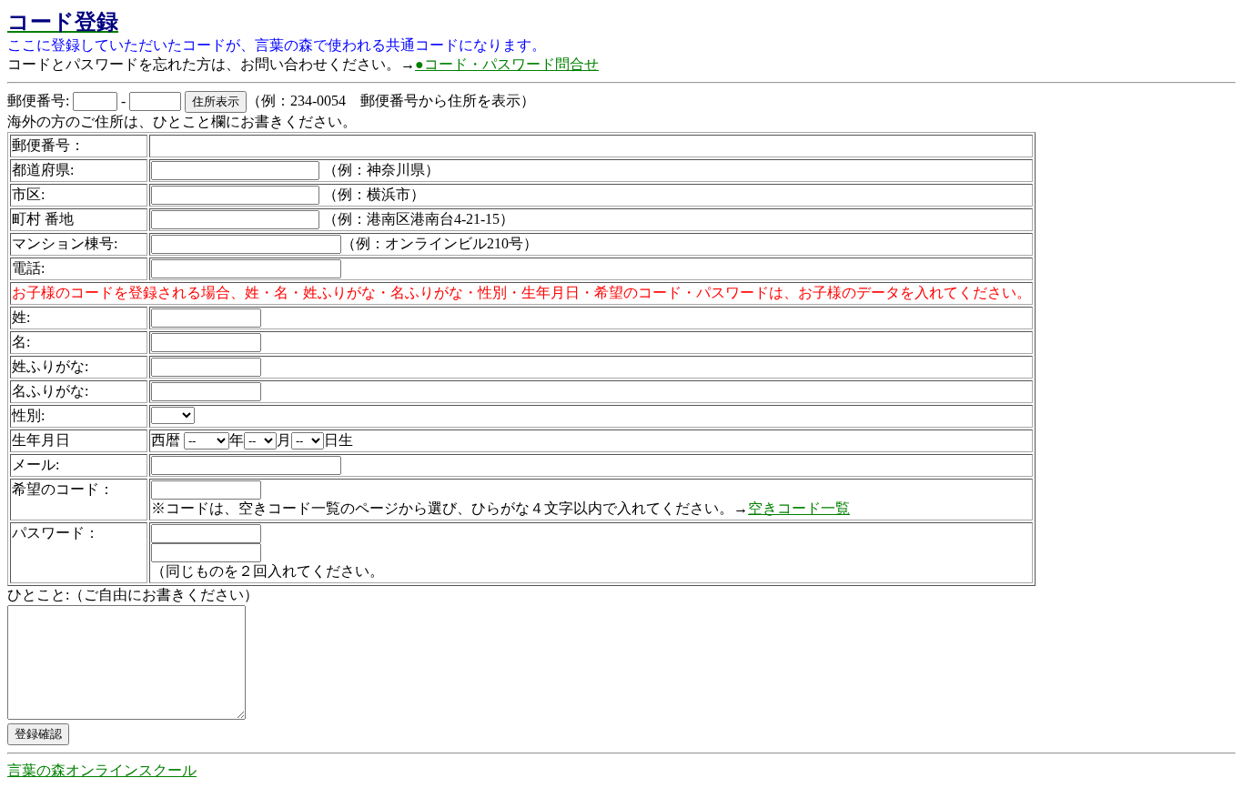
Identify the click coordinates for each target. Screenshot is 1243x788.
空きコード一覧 (799, 508)
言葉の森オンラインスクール (102, 770)
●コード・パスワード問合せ (507, 64)
